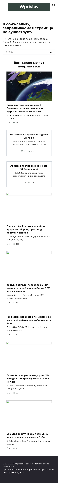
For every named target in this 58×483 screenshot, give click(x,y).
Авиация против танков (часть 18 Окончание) (29, 167)
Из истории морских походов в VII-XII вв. (29, 136)
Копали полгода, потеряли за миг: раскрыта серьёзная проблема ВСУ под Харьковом (28, 288)
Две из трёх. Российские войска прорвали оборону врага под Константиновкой (25, 229)
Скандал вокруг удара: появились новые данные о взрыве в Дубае (27, 435)
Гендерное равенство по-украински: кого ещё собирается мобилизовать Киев (28, 320)
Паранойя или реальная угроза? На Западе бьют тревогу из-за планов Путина (27, 378)
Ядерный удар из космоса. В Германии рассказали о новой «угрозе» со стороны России (24, 108)
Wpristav (29, 6)
